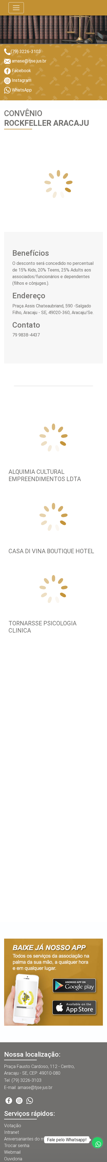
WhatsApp (21, 90)
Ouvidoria (13, 1158)
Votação (12, 1125)
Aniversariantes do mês (26, 1139)
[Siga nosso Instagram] (19, 1100)
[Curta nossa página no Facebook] (8, 1100)
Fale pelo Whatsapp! (67, 1139)
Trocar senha (16, 1145)
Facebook (21, 70)
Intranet (11, 1132)
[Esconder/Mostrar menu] (16, 7)
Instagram (21, 80)
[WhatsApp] (29, 1100)
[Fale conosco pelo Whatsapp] (97, 1142)
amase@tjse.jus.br (28, 61)
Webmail (12, 1152)
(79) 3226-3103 (26, 51)
